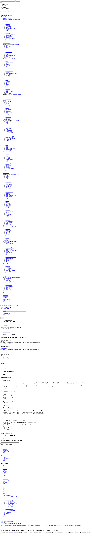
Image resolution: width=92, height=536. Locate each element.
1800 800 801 (3, 328)
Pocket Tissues (8, 233)
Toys (6, 169)
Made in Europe (6, 299)
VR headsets (8, 254)
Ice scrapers (8, 266)
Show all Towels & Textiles (11, 195)
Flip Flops (8, 64)
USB (7, 261)
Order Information (6, 458)
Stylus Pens (8, 280)
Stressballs (8, 167)
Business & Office (6, 43)
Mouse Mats (8, 48)
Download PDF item (7, 405)
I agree (2, 534)
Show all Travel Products (10, 38)
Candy (7, 122)
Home (4, 330)
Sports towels (8, 194)
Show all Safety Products (10, 270)
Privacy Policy (6, 513)
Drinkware (5, 100)
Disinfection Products (10, 227)
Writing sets (8, 288)
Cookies (7, 129)
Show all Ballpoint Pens (10, 281)
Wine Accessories (9, 196)
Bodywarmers (8, 59)
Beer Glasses (8, 109)
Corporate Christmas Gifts (11, 138)
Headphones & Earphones (11, 257)
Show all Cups (8, 105)
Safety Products (9, 268)
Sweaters (5, 482)
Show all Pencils (9, 287)
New (4, 298)
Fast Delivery (8, 139)
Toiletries (7, 235)
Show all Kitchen (9, 188)
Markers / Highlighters (10, 282)
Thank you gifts (9, 149)
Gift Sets (7, 140)
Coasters (7, 179)
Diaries (7, 96)
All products (5, 290)
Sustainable (5, 295)
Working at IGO (6, 451)
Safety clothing (8, 76)
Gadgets (7, 251)
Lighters (7, 160)
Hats (6, 66)
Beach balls (8, 206)
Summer (7, 146)
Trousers (7, 84)
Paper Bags (8, 33)
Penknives (8, 267)
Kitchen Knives (9, 185)
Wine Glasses (8, 111)
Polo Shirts (8, 75)
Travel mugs (8, 104)
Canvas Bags (8, 22)
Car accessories (9, 208)
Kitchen (7, 180)
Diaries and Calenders (7, 93)
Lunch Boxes (8, 186)
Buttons (7, 155)
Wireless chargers (9, 245)
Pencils (7, 283)
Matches (7, 164)
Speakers (7, 260)
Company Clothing (9, 62)
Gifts (4, 134)
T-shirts (7, 83)
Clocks (7, 178)
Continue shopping (7, 325)
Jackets (7, 67)
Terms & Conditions (7, 512)
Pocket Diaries (8, 98)
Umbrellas (8, 220)
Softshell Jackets (9, 68)
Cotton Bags (8, 25)
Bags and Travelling (7, 18)
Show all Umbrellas (9, 223)
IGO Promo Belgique (10, 499)
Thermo (7, 115)
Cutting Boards (9, 184)
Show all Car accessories (10, 211)
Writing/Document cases (10, 55)
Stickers (7, 166)
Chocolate (8, 126)
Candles (7, 177)
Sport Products (8, 216)
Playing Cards (8, 165)
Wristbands (8, 90)
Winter (7, 147)
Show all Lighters (9, 163)
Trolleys (7, 40)
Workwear (8, 89)
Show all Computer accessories (12, 250)
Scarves (7, 77)
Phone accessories (9, 258)
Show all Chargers (9, 247)
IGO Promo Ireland (7, 495)
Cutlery (7, 183)
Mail (11, 328)
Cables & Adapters (9, 243)
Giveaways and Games (7, 151)
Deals (4, 293)
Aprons (7, 175)
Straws (7, 187)
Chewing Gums (9, 124)
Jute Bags (7, 30)
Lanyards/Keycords (9, 159)
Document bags (9, 26)
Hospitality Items (9, 130)
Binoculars (8, 207)
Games (7, 156)
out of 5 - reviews (8, 1)
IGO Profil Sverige (9, 500)
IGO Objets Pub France (10, 502)
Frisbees (7, 212)
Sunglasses (8, 82)
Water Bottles (8, 117)
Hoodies (7, 72)
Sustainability (5, 450)
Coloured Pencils (9, 285)
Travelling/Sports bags (10, 39)
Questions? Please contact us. (6, 343)
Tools (7, 272)
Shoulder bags (8, 35)
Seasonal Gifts (8, 141)
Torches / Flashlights (10, 273)
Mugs (7, 113)
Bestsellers (5, 297)
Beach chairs (8, 204)
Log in (5, 315)
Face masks (8, 229)
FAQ (4, 301)
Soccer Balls (8, 217)
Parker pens (8, 279)
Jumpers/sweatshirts (9, 71)
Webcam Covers (9, 249)
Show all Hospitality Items (11, 132)
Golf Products (8, 214)
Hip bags (7, 29)
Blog (4, 300)
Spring (7, 145)
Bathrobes (8, 193)
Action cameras (9, 252)
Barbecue (7, 201)
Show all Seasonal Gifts (10, 148)
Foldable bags (8, 27)
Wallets (7, 85)
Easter (7, 143)
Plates (7, 191)
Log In (5, 310)
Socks (7, 80)
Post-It (7, 53)
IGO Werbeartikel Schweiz (11, 506)
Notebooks (8, 50)
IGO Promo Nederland (10, 510)
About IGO (5, 449)
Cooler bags (8, 24)
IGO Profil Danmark (10, 501)
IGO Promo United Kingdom (11, 507)
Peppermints (8, 127)
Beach (7, 202)
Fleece (7, 63)
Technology (5, 240)
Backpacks (8, 20)
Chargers (7, 242)
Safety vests (8, 269)
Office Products (9, 52)
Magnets (7, 189)
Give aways (8, 157)
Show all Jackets (9, 70)
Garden (7, 213)
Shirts (7, 78)
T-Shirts (4, 470)
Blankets (7, 176)
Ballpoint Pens (8, 278)
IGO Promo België (9, 497)
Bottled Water (8, 121)
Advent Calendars (9, 137)
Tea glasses (8, 110)
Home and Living (6, 173)
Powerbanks (5, 479)
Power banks (8, 259)
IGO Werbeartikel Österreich (11, 496)
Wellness (7, 238)
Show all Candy (9, 128)
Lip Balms (8, 232)
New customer (6, 314)
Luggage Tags (8, 37)
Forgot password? (6, 313)
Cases (7, 47)
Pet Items (7, 215)
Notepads (7, 49)
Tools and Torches (6, 263)
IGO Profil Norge (9, 509)
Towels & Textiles (9, 192)
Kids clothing (8, 74)
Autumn (7, 142)
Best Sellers (15, 327)
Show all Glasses (9, 112)
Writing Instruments (7, 276)
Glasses (7, 108)
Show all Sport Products (10, 219)
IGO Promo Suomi (9, 505)
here (1, 533)
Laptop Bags (8, 31)
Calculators (8, 45)
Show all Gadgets (9, 255)
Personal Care (6, 225)
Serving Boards (9, 131)
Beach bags (8, 21)
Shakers (7, 103)
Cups (7, 102)
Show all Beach (9, 205)
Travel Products (9, 36)
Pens (4, 465)
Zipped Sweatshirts (9, 91)
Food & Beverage (6, 119)
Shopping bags (6, 480)
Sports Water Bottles (10, 114)
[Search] (12, 305)
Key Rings (8, 158)
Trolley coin (8, 170)
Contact (4, 459)
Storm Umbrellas (9, 222)
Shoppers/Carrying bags (10, 34)
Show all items (8, 42)
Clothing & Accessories (7, 57)
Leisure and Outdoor (7, 198)
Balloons (7, 154)
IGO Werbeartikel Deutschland (12, 503)
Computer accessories (10, 248)
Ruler (7, 54)
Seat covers (8, 210)
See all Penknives (4, 348)
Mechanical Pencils (9, 286)
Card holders (8, 46)
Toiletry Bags (8, 236)
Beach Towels (8, 203)
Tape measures (8, 271)
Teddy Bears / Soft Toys (10, 168)
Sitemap (4, 516)
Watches (7, 86)
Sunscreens (8, 234)
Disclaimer (5, 514)
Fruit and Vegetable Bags (10, 28)
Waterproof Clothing (10, 87)
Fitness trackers (9, 253)
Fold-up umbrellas (9, 221)
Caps (7, 61)
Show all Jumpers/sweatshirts (11, 73)
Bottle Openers (8, 182)
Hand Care (8, 231)
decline (13, 532)
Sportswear (8, 81)
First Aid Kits (8, 230)
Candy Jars (8, 123)
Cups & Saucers (9, 106)
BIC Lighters (8, 161)
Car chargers (8, 244)
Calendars (7, 95)
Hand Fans (8, 65)
